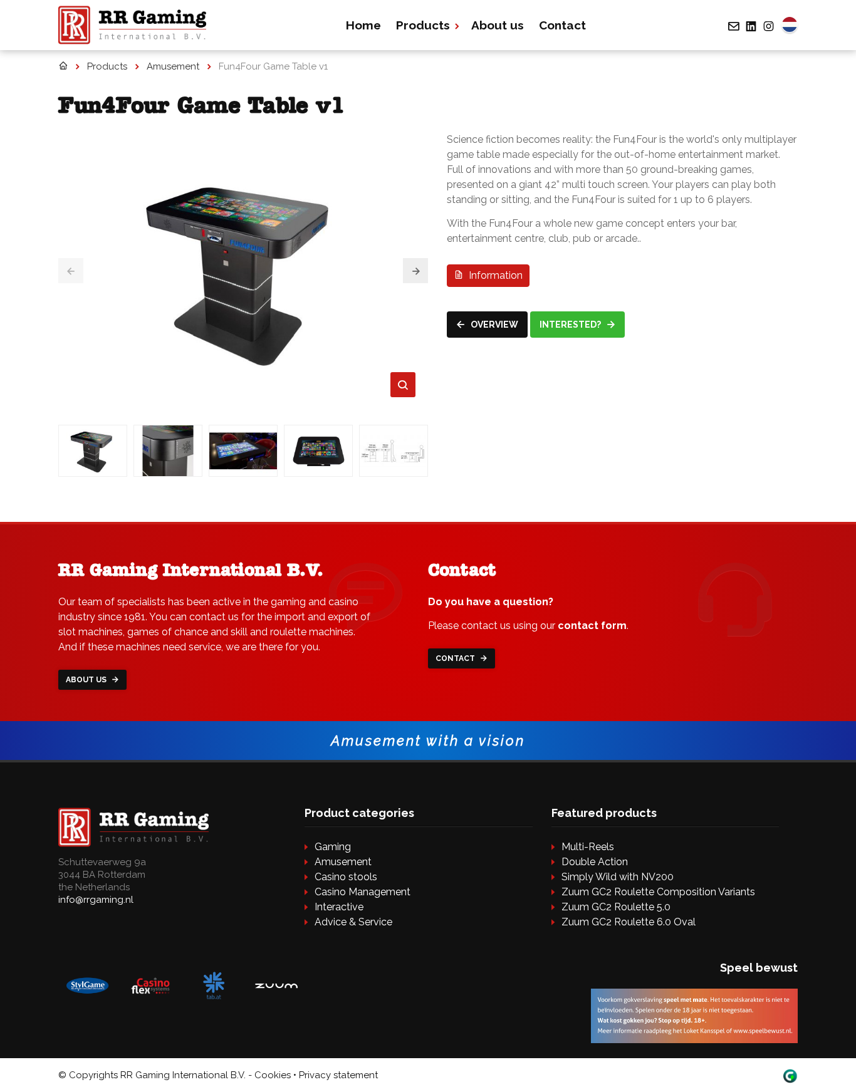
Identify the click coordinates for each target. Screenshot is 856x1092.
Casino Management (362, 892)
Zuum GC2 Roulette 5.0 (616, 907)
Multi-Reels (587, 847)
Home (363, 25)
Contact (562, 25)
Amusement (343, 862)
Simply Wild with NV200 (617, 877)
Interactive (339, 907)
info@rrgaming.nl (95, 899)
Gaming (333, 847)
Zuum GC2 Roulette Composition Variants (658, 892)
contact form (592, 626)
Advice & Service (353, 922)
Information (494, 275)
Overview (493, 325)
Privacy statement (338, 1075)
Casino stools (346, 877)
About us (497, 25)
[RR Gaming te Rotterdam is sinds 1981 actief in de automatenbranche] (63, 66)
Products (423, 25)
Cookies (272, 1075)
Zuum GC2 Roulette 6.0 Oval (628, 922)
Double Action (594, 862)
